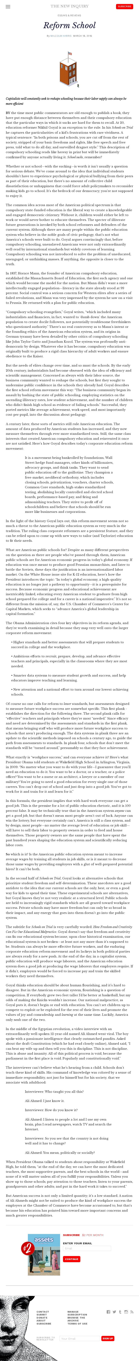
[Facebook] (108, 1311)
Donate (42, 1317)
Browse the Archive (76, 1319)
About (41, 1320)
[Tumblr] (120, 1311)
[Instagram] (126, 1311)
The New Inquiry (70, 6)
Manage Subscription (77, 1313)
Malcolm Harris (61, 36)
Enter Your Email (77, 1243)
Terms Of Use (78, 1323)
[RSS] (132, 1311)
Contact (43, 1311)
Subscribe (124, 6)
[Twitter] (114, 1311)
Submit (42, 1314)
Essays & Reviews (69, 15)
